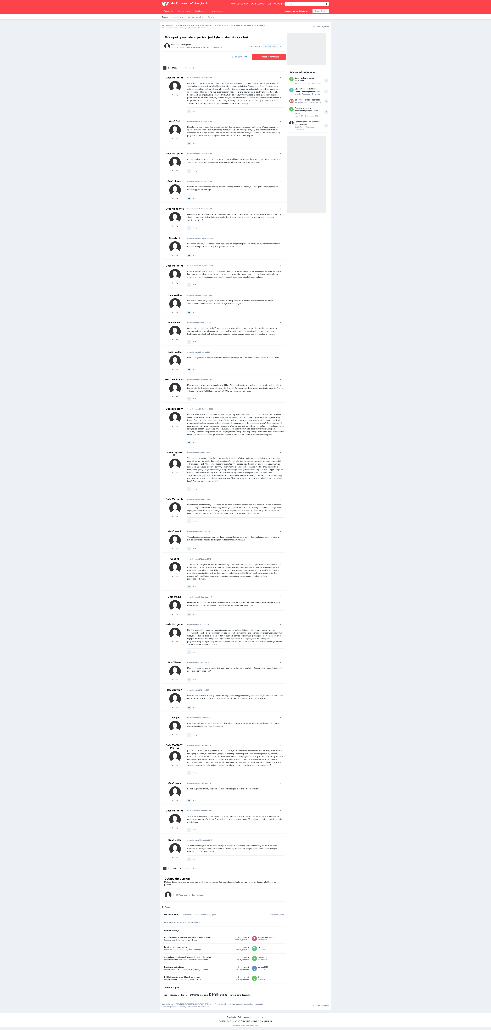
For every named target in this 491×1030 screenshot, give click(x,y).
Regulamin (231, 1017)
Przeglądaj (168, 11)
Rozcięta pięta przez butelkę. (176, 947)
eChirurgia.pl (198, 3)
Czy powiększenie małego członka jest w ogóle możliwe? (187, 937)
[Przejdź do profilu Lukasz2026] (254, 968)
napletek (204, 995)
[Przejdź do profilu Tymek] (254, 948)
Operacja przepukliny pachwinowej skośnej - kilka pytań (187, 957)
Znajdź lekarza (258, 4)
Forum (165, 17)
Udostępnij (255, 46)
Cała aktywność (184, 11)
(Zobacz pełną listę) (276, 915)
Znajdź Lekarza (201, 11)
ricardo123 (173, 960)
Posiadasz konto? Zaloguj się (296, 11)
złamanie (194, 994)
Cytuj (195, 111)
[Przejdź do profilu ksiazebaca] (291, 79)
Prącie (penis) (192, 940)
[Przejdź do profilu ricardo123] (254, 958)
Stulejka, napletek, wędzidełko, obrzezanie (203, 47)
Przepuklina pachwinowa (198, 960)
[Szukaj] (326, 4)
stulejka (173, 995)
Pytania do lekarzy (239, 4)
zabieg (223, 994)
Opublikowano (199, 78)
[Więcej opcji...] (281, 77)
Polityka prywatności (246, 1017)
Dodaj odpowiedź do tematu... (191, 895)
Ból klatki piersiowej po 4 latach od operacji (182, 977)
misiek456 (299, 102)
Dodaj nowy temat (239, 57)
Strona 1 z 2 (190, 68)
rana (239, 995)
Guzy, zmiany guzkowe (198, 970)
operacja (232, 995)
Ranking (211, 17)
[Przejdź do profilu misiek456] (291, 101)
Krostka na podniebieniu (174, 967)
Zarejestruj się (321, 11)
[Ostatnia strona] (180, 68)
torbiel (166, 995)
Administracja (177, 17)
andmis (172, 940)
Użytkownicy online (195, 17)
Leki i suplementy (275, 4)
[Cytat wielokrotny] (189, 111)
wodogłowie (183, 995)
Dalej (174, 68)
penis (214, 994)
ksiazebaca (299, 83)
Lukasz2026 (174, 970)
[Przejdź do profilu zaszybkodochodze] (254, 938)
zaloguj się (245, 882)
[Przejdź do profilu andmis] (291, 90)
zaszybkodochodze (266, 937)
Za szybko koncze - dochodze (307, 100)
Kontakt (261, 1017)
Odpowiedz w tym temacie (269, 57)
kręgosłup (246, 995)
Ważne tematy (218, 11)
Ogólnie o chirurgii (193, 950)
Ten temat (316, 4)
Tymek (172, 950)
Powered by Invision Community (245, 1026)
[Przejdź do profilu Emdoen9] (254, 978)
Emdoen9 (173, 979)
